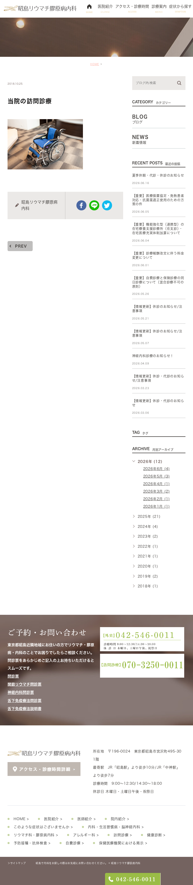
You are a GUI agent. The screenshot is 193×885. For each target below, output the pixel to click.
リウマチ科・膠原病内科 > (36, 835)
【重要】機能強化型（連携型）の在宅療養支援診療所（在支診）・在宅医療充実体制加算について (158, 229)
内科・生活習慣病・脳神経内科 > (115, 827)
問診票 (13, 676)
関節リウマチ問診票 (24, 684)
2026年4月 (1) (156, 484)
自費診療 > (75, 843)
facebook (81, 205)
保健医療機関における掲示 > (123, 843)
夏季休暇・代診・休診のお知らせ (158, 175)
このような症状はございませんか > (43, 827)
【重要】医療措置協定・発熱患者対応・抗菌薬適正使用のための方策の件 (158, 200)
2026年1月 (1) (156, 506)
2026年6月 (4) (156, 469)
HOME (94, 64)
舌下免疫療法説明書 (24, 709)
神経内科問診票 (21, 692)
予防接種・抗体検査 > (32, 843)
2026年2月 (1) (156, 499)
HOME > (21, 819)
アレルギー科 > (86, 835)
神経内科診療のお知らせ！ (153, 355)
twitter (107, 205)
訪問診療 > (123, 835)
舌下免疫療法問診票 (24, 701)
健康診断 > (156, 835)
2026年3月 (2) (156, 491)
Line (94, 205)
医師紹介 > (86, 819)
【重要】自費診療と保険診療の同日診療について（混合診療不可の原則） (158, 282)
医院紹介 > (53, 819)
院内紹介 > (120, 819)
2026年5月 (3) (156, 476)
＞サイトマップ (17, 863)
